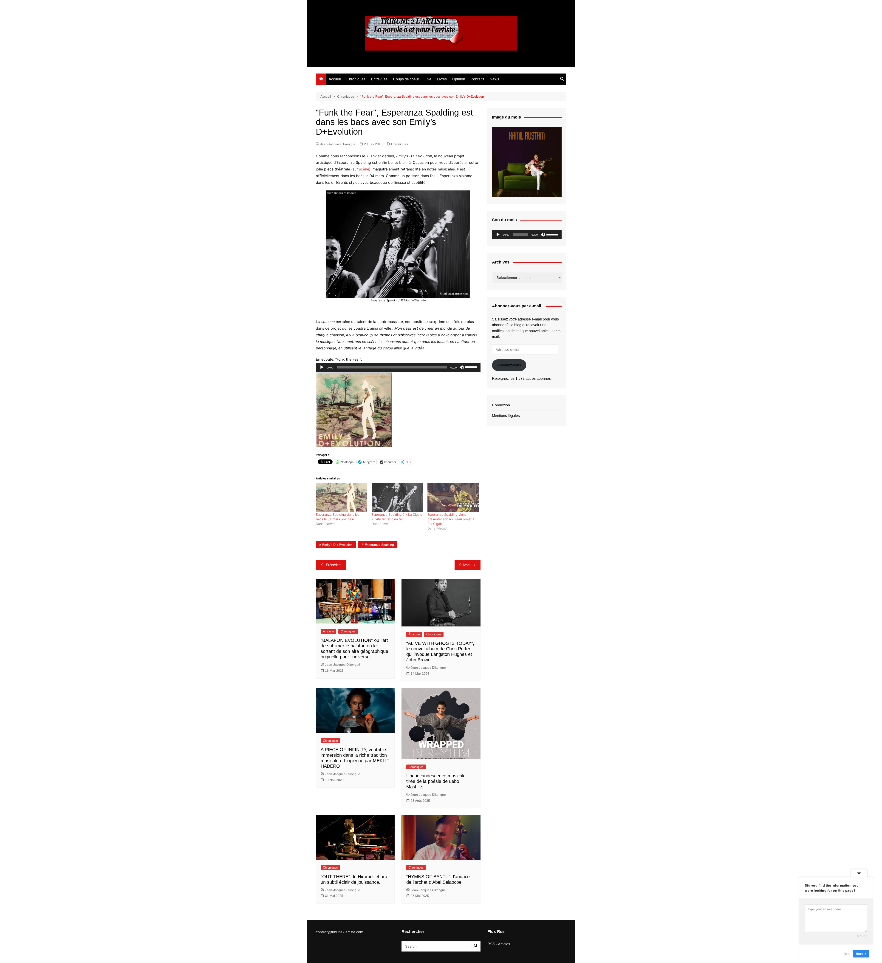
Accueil (335, 79)
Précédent (333, 565)
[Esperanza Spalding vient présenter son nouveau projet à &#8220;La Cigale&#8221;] (453, 497)
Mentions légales (506, 416)
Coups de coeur (406, 79)
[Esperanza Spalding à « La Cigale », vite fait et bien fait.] (397, 497)
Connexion (501, 405)
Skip (846, 953)
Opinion (458, 79)
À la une (328, 631)
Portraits (477, 79)
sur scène (361, 169)
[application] (398, 367)
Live (427, 79)
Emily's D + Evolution (337, 545)
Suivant (464, 565)
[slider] (471, 367)
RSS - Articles (498, 944)
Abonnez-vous (509, 365)
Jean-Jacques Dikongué (337, 144)
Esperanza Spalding (379, 545)
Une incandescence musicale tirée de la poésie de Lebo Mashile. (436, 781)
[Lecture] (321, 367)
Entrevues (379, 79)
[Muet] (461, 367)
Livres (442, 79)
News (494, 79)
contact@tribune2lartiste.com (339, 932)
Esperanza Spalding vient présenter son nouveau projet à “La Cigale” (450, 519)
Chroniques (355, 79)
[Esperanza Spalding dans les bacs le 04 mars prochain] (341, 497)
